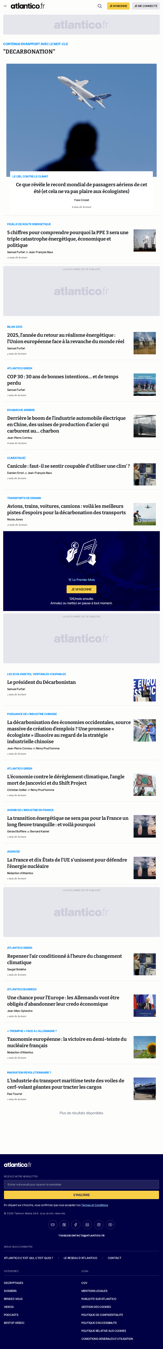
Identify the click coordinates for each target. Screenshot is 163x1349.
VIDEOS (9, 1306)
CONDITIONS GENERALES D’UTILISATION (107, 1338)
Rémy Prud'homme (48, 748)
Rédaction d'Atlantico (20, 873)
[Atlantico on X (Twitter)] (64, 1224)
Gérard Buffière (16, 831)
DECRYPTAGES (13, 1283)
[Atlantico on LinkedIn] (87, 1224)
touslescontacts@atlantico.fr (81, 1235)
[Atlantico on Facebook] (75, 1224)
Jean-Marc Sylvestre (20, 1010)
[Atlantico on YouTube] (110, 1224)
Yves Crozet (81, 200)
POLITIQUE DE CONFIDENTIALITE (102, 1314)
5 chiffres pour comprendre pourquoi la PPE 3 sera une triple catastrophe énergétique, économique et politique (67, 239)
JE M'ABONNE (118, 6)
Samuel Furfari (16, 252)
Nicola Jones (15, 519)
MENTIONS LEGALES (94, 1291)
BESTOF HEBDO (14, 1322)
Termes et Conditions (94, 1205)
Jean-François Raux (41, 252)
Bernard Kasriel (39, 831)
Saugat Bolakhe (16, 969)
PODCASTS (11, 1314)
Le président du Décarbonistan (41, 682)
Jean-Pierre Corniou (19, 437)
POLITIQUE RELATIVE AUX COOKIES (104, 1330)
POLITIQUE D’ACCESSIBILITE (99, 1322)
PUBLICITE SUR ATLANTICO (99, 1298)
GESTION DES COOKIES (96, 1306)
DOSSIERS (10, 1291)
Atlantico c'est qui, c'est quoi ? (28, 1258)
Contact (114, 1258)
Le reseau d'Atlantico (80, 1258)
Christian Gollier (17, 789)
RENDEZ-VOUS (13, 1298)
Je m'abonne (81, 589)
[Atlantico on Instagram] (98, 1224)
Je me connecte (145, 6)
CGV (84, 1283)
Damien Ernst (15, 472)
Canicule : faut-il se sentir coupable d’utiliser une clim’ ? (68, 466)
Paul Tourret (14, 1093)
